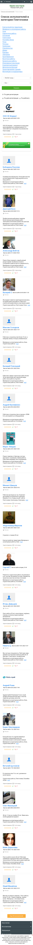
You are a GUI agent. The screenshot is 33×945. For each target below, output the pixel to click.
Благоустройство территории (12, 27)
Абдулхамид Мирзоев (12, 526)
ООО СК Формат (10, 116)
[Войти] (28, 1)
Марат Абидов (9, 447)
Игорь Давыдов (10, 604)
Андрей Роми (8, 685)
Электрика (6, 54)
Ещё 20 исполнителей (16, 916)
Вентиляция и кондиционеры (12, 71)
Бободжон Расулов (11, 167)
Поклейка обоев (8, 40)
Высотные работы (8, 59)
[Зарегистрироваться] (31, 1)
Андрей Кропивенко (11, 405)
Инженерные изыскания (11, 63)
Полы (4, 42)
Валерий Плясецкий (11, 366)
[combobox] (16, 78)
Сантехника (6, 46)
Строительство (7, 48)
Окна (4, 31)
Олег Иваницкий (10, 806)
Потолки (5, 44)
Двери (4, 50)
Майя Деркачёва (10, 847)
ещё (25, 183)
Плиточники (6, 38)
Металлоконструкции (9, 67)
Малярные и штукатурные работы (14, 29)
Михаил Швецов (10, 485)
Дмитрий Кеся (9, 209)
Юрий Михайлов (10, 886)
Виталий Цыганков (11, 766)
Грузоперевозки (8, 57)
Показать (16, 88)
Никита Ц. (7, 646)
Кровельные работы (9, 61)
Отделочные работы (9, 33)
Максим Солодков (11, 327)
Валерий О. (7, 292)
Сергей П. (7, 567)
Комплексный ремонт (10, 65)
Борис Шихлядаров (11, 727)
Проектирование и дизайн (11, 69)
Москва (8, 1)
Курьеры (5, 52)
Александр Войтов (11, 251)
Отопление (6, 35)
